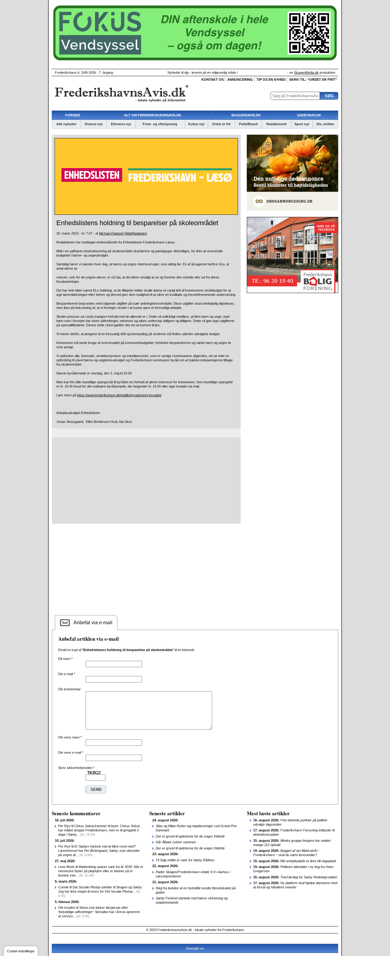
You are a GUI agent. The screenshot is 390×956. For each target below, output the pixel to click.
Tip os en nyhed (271, 79)
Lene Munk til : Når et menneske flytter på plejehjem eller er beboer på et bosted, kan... (100, 871)
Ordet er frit (221, 124)
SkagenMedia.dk (306, 72)
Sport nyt (301, 124)
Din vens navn (70, 737)
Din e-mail (66, 674)
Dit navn (65, 658)
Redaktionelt (276, 124)
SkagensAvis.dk (246, 115)
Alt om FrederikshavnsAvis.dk (152, 115)
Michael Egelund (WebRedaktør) (123, 233)
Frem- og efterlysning (160, 124)
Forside (72, 115)
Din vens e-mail (70, 752)
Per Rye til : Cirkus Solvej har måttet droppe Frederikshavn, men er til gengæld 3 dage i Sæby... (99, 830)
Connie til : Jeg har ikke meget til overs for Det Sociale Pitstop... (100, 891)
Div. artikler (325, 124)
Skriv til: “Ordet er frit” (313, 79)
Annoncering (240, 79)
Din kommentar (69, 689)
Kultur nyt (196, 124)
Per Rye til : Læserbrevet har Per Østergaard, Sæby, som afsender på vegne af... (99, 850)
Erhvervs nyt (121, 124)
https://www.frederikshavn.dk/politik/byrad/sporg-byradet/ (119, 395)
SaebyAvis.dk (309, 115)
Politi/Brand (248, 124)
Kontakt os (212, 79)
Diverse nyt (94, 124)
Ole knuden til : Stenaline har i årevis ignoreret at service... (99, 912)
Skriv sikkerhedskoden (76, 768)
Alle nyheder (66, 124)
